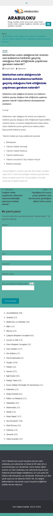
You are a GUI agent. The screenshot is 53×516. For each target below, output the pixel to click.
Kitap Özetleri (12, 394)
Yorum (5, 225)
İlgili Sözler (11, 376)
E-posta (6, 264)
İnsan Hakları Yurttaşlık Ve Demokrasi (22, 385)
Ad (4, 253)
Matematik (11, 407)
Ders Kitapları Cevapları (16, 344)
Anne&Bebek (12, 313)
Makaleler (10, 403)
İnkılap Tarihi (11, 380)
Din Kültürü (11, 353)
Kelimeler (10, 389)
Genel (4, 51)
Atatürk (9, 317)
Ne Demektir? (12, 421)
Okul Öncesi (11, 425)
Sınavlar (9, 434)
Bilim (8, 326)
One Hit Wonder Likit (16, 515)
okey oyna (2, 515)
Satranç (9, 430)
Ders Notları (11, 349)
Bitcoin (9, 331)
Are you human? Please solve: (15, 284)
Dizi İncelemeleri (13, 358)
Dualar (9, 362)
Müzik (9, 412)
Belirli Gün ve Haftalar (15, 322)
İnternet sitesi (8, 274)
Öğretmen (22, 68)
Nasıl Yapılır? (11, 416)
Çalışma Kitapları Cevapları (18, 335)
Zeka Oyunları (12, 439)
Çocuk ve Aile (12, 340)
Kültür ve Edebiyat (14, 398)
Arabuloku (21, 18)
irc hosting (10, 515)
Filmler (9, 367)
